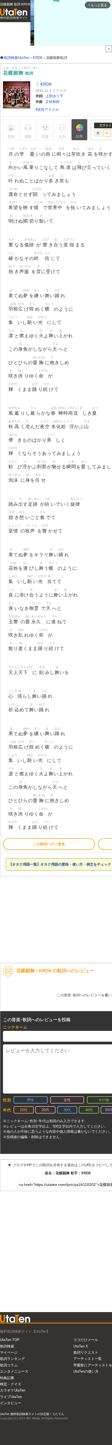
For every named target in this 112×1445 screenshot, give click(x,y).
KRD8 (45, 84)
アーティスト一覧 (87, 1359)
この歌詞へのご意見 (49, 844)
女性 (67, 1100)
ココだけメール (85, 1340)
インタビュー (10, 1403)
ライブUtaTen (11, 1397)
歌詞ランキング (12, 1359)
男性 (30, 1100)
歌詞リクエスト (85, 1352)
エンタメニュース (14, 1371)
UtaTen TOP (10, 1340)
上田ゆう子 (54, 96)
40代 (89, 1110)
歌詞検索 (7, 1346)
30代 (67, 1110)
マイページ (9, 1352)
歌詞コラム (9, 1365)
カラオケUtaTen (12, 1390)
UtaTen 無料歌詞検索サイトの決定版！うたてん (32, 1414)
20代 (45, 1110)
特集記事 (7, 1378)
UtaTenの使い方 (86, 1371)
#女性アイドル (47, 110)
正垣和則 (52, 102)
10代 (23, 1110)
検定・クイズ (10, 1384)
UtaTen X (80, 1346)
